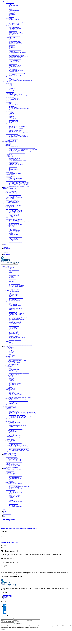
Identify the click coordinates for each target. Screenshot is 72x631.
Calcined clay (12, 12)
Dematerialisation (13, 167)
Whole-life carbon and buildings (16, 164)
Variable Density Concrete (15, 42)
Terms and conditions (8, 598)
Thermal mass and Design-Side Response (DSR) (20, 151)
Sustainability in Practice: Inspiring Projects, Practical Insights (18, 528)
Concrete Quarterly (7, 595)
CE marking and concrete (14, 79)
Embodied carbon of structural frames (17, 160)
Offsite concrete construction (15, 242)
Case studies (6, 187)
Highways (11, 106)
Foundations (11, 88)
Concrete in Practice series (12, 202)
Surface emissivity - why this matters (17, 150)
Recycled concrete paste (14, 67)
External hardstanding (14, 104)
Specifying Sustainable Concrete (13, 205)
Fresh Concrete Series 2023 (15, 195)
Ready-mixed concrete (14, 5)
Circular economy (10, 165)
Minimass (11, 46)
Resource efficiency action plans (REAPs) (18, 184)
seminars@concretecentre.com (10, 555)
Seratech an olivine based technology (17, 73)
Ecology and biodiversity (14, 179)
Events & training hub (11, 191)
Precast (10, 6)
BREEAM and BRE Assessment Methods (18, 136)
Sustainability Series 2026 (12, 200)
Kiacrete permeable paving (15, 65)
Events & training (7, 190)
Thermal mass (9, 145)
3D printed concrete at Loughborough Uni (18, 52)
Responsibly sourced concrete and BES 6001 (19, 183)
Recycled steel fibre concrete (15, 43)
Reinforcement (12, 14)
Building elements (10, 83)
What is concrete (10, 3)
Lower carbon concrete (14, 238)
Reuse (10, 168)
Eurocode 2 (11, 233)
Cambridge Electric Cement (15, 59)
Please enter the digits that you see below (10, 621)
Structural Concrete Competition (16, 224)
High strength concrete (14, 27)
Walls (10, 89)
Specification (6, 1)
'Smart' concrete (12, 74)
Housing (11, 235)
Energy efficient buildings (14, 231)
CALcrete (11, 216)
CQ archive (8, 207)
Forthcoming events (8, 520)
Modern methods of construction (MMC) (18, 95)
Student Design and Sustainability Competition (19, 221)
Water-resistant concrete (14, 36)
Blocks (10, 8)
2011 (4, 515)
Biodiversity (11, 226)
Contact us (5, 247)
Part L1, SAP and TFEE (14, 98)
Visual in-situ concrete (14, 23)
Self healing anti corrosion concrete (17, 48)
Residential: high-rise (13, 120)
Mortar (10, 9)
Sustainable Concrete (8, 596)
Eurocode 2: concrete (11, 123)
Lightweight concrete (13, 29)
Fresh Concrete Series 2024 (12, 193)
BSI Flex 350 (12, 127)
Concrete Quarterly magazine (9, 188)
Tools (7, 76)
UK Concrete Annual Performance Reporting (19, 182)
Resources (5, 204)
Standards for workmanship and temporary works (20, 132)
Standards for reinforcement (15, 131)
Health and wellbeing (13, 234)
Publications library (10, 218)
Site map (5, 597)
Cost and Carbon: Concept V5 (15, 210)
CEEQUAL (11, 137)
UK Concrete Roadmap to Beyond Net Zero (19, 186)
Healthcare (11, 116)
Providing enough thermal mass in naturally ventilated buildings (23, 149)
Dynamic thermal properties (15, 214)
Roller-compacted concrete (15, 32)
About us (5, 245)
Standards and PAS (10, 125)
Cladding (11, 84)
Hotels (10, 117)
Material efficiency (13, 240)
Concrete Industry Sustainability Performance (16, 181)
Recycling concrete (13, 169)
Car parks (11, 112)
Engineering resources (14, 223)
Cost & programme (10, 176)
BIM (10, 78)
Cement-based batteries (14, 61)
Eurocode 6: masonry (11, 140)
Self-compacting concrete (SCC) (16, 33)
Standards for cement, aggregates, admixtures (19, 126)
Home (4, 511)
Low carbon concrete (13, 162)
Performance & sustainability (9, 141)
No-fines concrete (13, 31)
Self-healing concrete (13, 71)
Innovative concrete (10, 37)
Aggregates (11, 13)
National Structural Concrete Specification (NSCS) (20, 80)
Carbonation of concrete (14, 158)
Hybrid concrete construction (15, 94)
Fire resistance (9, 155)
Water (10, 15)
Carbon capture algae (13, 60)
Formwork (11, 87)
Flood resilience (9, 172)
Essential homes (12, 51)
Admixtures (11, 17)
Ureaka (10, 38)
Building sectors (9, 111)
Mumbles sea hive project (14, 66)
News (4, 244)
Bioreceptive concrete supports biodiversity (18, 56)
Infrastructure (9, 102)
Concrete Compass (10, 225)
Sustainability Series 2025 (14, 201)
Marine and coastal (13, 107)
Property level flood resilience (15, 173)
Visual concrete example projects (16, 20)
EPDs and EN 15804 (13, 139)
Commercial (11, 113)
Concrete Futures (10, 206)
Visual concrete (9, 18)
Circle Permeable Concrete (15, 50)
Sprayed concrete (13, 34)
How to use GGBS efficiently (15, 237)
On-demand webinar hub (11, 192)
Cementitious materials (14, 10)
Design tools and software (12, 209)
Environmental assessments (12, 134)
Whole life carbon (10, 156)
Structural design (7, 81)
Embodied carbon (13, 159)
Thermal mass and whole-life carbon (17, 153)
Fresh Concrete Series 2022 (15, 196)
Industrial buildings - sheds (15, 118)
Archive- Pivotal (7, 514)
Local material (9, 177)
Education (11, 115)
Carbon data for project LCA (15, 228)
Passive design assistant (14, 215)
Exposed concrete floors (14, 19)
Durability (8, 144)
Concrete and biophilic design (15, 178)
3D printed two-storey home (15, 53)
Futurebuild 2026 (10, 198)
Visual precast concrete (14, 24)
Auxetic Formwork (13, 39)
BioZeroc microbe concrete (15, 57)
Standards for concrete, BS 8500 (16, 128)
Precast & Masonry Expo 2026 (9, 542)
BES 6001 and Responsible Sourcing (17, 135)
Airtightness (9, 154)
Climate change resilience (14, 230)
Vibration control (10, 174)
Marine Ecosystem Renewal (15, 41)
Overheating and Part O (14, 99)
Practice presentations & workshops (14, 197)
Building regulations (10, 97)
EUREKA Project (13, 47)
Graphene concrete (13, 64)
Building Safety (9, 101)
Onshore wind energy (14, 109)
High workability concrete (15, 28)
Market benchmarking (14, 239)
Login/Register (6, 248)
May (4, 516)
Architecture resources (14, 220)
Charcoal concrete (13, 62)
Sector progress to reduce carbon (16, 70)
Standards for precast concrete (15, 130)
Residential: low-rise (13, 121)
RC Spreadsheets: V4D (14, 212)
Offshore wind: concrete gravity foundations (19, 108)
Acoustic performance (11, 142)
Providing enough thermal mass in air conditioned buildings (22, 148)
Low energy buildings (14, 163)
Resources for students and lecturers (14, 219)
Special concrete (9, 25)
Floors (10, 85)
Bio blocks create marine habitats (16, 55)
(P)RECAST (12, 45)
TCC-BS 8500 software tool (15, 211)
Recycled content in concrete (15, 170)
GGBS (10, 4)
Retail (10, 122)
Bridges (10, 103)
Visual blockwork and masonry (16, 22)
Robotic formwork (13, 69)
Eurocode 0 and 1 (10, 92)
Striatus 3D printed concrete (15, 75)
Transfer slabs (12, 90)
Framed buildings (10, 93)
